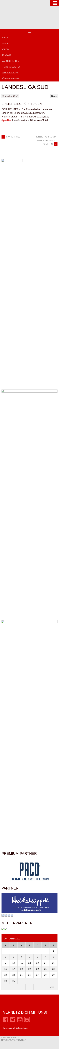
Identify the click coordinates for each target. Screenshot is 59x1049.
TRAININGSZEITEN (11, 67)
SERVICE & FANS (10, 72)
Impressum (8, 1028)
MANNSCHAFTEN (10, 61)
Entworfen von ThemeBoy (13, 1040)
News (5, 43)
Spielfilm (6, 120)
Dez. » (53, 987)
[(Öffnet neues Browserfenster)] (5, 1021)
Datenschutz (22, 1028)
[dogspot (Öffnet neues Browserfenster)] (3, 916)
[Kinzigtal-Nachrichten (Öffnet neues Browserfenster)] (6, 929)
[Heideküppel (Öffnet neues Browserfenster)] (29, 912)
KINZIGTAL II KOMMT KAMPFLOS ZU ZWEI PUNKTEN (46, 140)
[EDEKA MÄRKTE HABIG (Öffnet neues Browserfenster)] (12, 916)
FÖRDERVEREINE (11, 78)
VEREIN (5, 49)
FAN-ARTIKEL (11, 137)
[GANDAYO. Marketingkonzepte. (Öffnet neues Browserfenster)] (3, 929)
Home (5, 37)
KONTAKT (6, 55)
